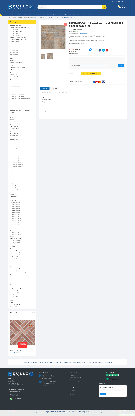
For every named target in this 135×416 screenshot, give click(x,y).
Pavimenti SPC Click (14, 41)
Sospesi (12, 294)
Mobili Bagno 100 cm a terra (18, 106)
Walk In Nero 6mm (15, 189)
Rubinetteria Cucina (14, 266)
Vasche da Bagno (13, 139)
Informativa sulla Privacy (76, 381)
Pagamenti (72, 392)
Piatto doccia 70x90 (16, 204)
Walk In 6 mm (14, 185)
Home (11, 14)
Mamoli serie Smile (16, 265)
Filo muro (12, 284)
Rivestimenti (43, 17)
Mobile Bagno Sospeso (15, 86)
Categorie (41, 7)
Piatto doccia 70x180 (16, 216)
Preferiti (124, 1)
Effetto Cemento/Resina (17, 31)
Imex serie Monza (15, 250)
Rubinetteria (12, 246)
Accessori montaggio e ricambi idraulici (18, 79)
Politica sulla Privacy (84, 411)
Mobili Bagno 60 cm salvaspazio (18, 88)
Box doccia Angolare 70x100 (18, 158)
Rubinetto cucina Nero (16, 268)
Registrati (118, 1)
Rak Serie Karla (15, 296)
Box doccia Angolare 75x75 (18, 166)
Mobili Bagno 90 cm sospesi (18, 92)
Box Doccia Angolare (14, 148)
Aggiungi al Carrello (90, 73)
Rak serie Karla (15, 283)
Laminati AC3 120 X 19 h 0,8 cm (18, 47)
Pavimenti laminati (14, 43)
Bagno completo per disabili (16, 62)
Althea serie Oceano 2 (16, 286)
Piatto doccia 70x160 (16, 212)
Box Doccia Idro (13, 65)
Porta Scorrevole (15, 179)
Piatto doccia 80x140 (16, 222)
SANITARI (11, 279)
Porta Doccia (13, 173)
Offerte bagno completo (49, 14)
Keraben (12, 119)
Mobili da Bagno (13, 84)
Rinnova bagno (63, 14)
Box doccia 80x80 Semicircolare (19, 172)
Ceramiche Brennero (14, 124)
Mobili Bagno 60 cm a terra (17, 102)
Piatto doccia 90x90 (16, 234)
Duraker (12, 116)
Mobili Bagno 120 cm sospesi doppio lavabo (21, 98)
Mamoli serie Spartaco (17, 262)
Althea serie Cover (16, 290)
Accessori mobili (13, 72)
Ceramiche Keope (14, 130)
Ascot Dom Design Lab (15, 135)
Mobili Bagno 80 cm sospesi (18, 90)
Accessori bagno (13, 74)
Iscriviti (103, 394)
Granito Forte (13, 121)
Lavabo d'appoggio (16, 304)
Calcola (121, 65)
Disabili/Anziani (13, 306)
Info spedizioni (101, 35)
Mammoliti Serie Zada (16, 288)
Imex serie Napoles (16, 258)
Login (113, 1)
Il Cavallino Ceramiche (14, 133)
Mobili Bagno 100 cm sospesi (18, 94)
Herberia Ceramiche (14, 128)
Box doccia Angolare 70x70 (18, 149)
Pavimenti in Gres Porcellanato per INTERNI (19, 27)
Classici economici (14, 281)
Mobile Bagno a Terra (14, 100)
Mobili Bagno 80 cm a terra (17, 104)
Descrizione (45, 88)
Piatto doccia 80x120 (16, 220)
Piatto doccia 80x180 (16, 228)
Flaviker (12, 114)
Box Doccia (12, 145)
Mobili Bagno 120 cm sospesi (18, 96)
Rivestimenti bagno (14, 50)
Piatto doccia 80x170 (16, 226)
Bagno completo (13, 60)
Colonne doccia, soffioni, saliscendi (17, 67)
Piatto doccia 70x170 (16, 214)
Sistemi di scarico (14, 78)
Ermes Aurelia (13, 131)
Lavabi (11, 71)
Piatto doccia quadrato (15, 230)
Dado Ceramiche (13, 123)
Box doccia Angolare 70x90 (18, 152)
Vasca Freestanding (14, 141)
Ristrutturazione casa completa (32, 14)
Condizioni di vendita (75, 394)
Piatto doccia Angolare (15, 202)
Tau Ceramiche (13, 117)
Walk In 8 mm (14, 187)
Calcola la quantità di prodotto (78, 62)
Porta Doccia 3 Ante (16, 175)
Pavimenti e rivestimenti (17, 17)
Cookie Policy (73, 384)
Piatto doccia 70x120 (16, 208)
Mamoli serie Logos (16, 256)
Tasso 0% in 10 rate (88, 14)
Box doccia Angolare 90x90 (18, 156)
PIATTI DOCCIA (12, 200)
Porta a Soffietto (15, 182)
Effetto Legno (15, 33)
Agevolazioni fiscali (74, 14)
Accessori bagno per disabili (16, 64)
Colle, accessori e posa (15, 54)
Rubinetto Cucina (15, 270)
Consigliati (54, 88)
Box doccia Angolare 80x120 (18, 164)
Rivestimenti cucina (14, 52)
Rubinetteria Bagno (14, 76)
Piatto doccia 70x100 (16, 206)
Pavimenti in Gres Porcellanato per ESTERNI (32, 17)
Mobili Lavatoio (13, 196)
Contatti (98, 14)
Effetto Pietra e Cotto (16, 35)
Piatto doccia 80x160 (16, 224)
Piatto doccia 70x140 (16, 210)
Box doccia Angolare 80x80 (18, 154)
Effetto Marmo (15, 29)
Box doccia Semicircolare (15, 168)
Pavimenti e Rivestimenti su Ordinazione (20, 110)
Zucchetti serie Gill (16, 254)
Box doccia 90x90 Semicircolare (19, 170)
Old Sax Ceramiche (14, 126)
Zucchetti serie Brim (16, 252)
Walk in (11, 183)
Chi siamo (18, 14)
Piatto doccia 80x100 (16, 218)
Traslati (12, 300)
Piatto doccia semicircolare (16, 238)
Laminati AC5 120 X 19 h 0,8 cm (18, 45)
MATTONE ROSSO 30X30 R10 (16, 350)
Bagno (11, 58)
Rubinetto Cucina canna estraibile (19, 272)
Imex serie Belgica (15, 260)
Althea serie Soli (15, 292)
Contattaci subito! (83, 33)
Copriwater (12, 69)
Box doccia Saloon (16, 177)
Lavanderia (12, 194)
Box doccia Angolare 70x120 (18, 162)
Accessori (12, 236)
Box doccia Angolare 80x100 (18, 160)
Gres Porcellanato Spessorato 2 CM (19, 39)
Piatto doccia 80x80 (16, 232)
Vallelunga (12, 112)
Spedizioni (72, 390)
